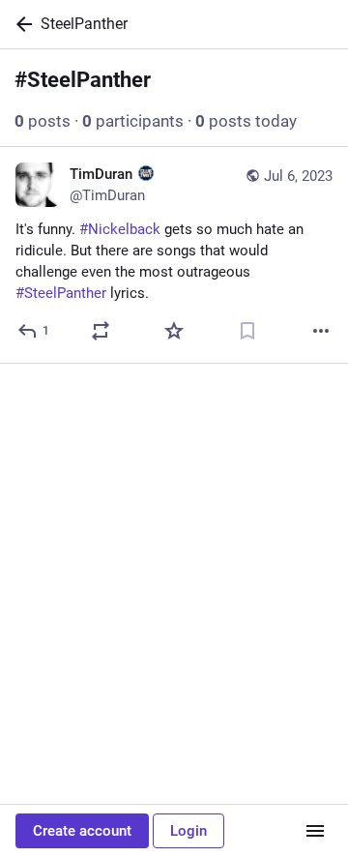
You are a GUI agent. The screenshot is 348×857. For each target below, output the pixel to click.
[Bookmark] (247, 330)
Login (188, 831)
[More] (321, 330)
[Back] (20, 24)
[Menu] (315, 831)
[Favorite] (174, 330)
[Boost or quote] (100, 330)
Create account (82, 831)
